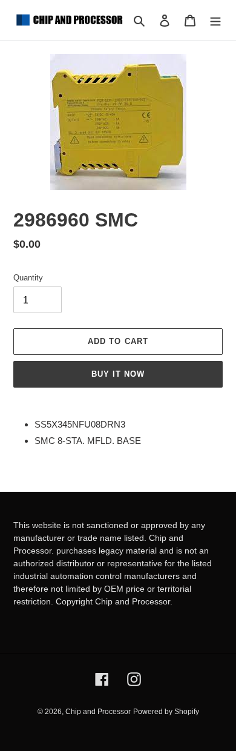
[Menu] (215, 20)
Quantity (28, 277)
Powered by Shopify (166, 711)
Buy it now (118, 374)
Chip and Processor (98, 711)
